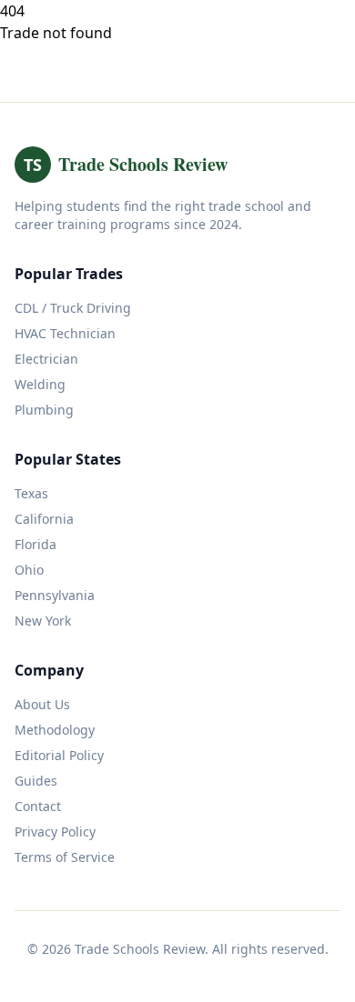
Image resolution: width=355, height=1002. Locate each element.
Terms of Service (65, 857)
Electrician (46, 358)
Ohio (29, 569)
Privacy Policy (55, 831)
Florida (35, 544)
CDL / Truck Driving (73, 307)
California (44, 518)
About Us (42, 704)
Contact (38, 806)
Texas (31, 493)
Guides (36, 780)
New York (43, 620)
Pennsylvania (55, 595)
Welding (40, 384)
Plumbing (44, 409)
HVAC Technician (65, 333)
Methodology (55, 729)
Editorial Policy (59, 755)
